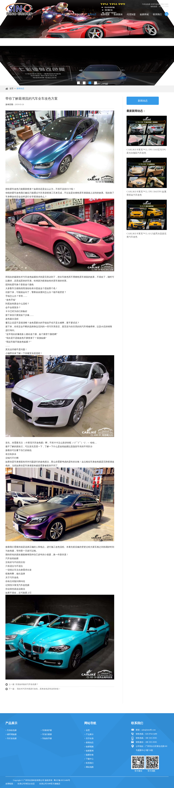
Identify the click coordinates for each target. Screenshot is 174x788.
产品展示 (66, 14)
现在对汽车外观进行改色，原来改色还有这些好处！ (39, 689)
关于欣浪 (79, 14)
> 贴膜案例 (89, 751)
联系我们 (157, 14)
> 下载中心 (89, 759)
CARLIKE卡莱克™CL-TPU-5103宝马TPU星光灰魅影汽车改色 (146, 151)
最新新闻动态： (136, 110)
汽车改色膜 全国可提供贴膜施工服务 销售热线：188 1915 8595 (155, 5)
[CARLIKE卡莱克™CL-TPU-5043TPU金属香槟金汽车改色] (147, 173)
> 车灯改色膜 (11, 738)
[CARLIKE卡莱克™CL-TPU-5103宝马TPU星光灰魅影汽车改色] (147, 131)
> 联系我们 (89, 763)
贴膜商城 (144, 14)
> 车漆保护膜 (46, 730)
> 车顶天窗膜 (46, 734)
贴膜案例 (118, 14)
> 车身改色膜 (11, 730)
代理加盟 (131, 14)
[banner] (78, 82)
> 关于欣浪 (89, 738)
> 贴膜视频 (89, 747)
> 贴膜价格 (89, 755)
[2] (84, 82)
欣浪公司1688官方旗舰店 (49, 784)
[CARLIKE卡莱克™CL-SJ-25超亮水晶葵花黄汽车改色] (147, 215)
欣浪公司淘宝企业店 (26, 784)
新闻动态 (92, 14)
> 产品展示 (89, 734)
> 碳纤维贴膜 (11, 734)
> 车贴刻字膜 (46, 738)
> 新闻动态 (89, 743)
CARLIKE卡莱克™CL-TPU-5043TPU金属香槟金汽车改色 (146, 193)
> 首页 (87, 730)
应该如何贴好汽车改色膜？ (26, 684)
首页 (55, 14)
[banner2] (95, 82)
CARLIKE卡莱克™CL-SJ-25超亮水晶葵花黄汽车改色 (146, 235)
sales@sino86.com (149, 730)
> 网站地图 (89, 767)
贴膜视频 (105, 14)
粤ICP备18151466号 (62, 780)
